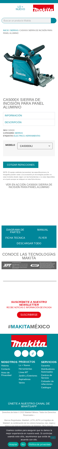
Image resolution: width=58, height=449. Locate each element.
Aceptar (13, 444)
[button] (4, 266)
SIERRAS (14, 30)
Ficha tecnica (15, 238)
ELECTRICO (19, 136)
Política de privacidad (39, 444)
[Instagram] (25, 353)
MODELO (10, 145)
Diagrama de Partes (15, 231)
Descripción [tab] (13, 122)
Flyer (43, 238)
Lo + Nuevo (20, 8)
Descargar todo (29, 243)
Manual (42, 229)
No (23, 444)
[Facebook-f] (17, 353)
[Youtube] (40, 353)
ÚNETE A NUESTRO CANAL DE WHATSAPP (29, 405)
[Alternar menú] (5, 8)
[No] (53, 437)
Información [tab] (13, 115)
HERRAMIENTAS (33, 136)
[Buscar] (53, 20)
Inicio (6, 30)
